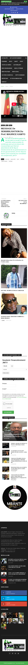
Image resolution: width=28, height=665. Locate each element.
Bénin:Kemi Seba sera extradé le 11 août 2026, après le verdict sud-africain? (19, 469)
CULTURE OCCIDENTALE (7, 75)
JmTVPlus (22, 159)
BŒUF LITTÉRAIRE (19, 9)
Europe (4, 443)
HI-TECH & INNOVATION (16, 78)
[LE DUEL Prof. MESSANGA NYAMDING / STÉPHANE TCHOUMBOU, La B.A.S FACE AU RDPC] (4, 581)
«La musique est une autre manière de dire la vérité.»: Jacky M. (19, 452)
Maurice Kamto (4, 161)
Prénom (4, 383)
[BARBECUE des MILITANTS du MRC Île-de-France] (3, 628)
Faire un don (6, 373)
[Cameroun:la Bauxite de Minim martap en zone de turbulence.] (21, 623)
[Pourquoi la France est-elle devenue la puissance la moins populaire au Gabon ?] (15, 623)
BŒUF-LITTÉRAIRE (18, 68)
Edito (10, 61)
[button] (24, 1)
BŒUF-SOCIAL (15, 71)
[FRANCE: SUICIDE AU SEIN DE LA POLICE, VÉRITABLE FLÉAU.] (9, 617)
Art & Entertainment (16, 58)
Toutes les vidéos (6, 64)
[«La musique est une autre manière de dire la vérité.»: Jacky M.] (15, 617)
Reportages (5, 78)
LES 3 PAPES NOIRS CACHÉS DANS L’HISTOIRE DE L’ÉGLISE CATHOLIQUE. (17, 567)
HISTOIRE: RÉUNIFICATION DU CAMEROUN (12, 290)
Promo (4, 455)
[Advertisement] (14, 42)
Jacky (13, 213)
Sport (21, 61)
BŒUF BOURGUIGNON (9, 9)
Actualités (5, 58)
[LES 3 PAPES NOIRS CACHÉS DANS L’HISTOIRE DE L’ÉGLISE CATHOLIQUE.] (4, 568)
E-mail (4, 389)
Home (2, 86)
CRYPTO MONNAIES (20, 75)
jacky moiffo (13, 159)
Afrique (11, 86)
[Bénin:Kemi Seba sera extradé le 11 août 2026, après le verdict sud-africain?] (3, 623)
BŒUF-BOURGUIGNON (7, 68)
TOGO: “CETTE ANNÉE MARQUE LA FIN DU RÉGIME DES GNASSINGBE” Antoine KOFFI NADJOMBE (17, 574)
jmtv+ (18, 159)
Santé (16, 61)
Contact (4, 81)
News (7, 86)
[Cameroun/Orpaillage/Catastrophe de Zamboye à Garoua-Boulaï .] (3, 617)
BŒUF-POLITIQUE (6, 71)
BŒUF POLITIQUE (14, 10)
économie (4, 61)
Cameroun (7, 159)
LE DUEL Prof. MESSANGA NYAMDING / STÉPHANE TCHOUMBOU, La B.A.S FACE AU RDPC (17, 581)
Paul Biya (10, 161)
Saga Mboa (11, 431)
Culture (4, 453)
